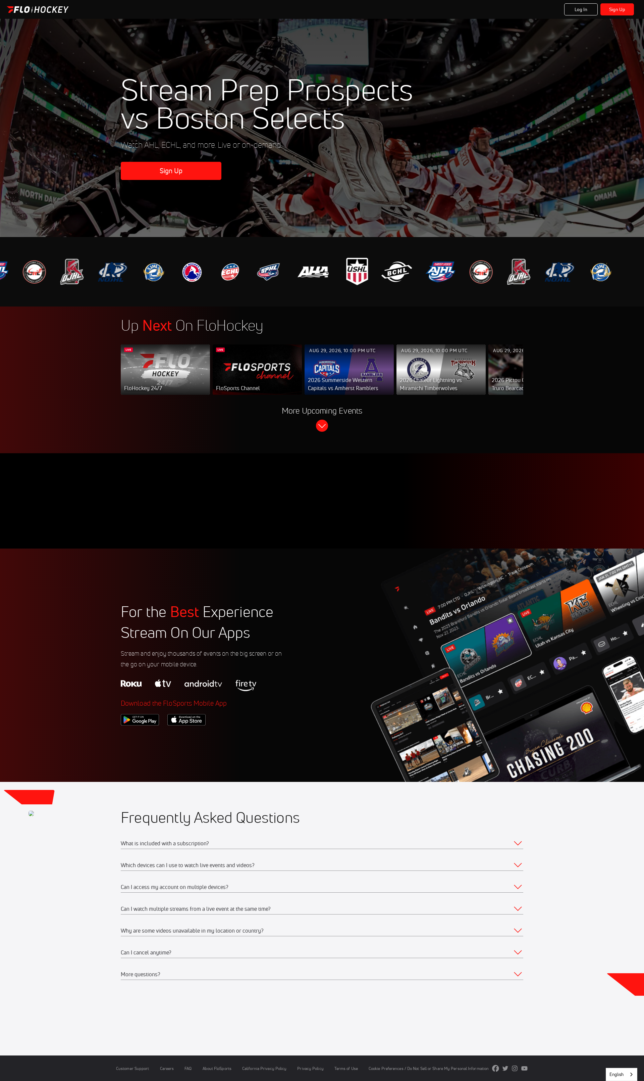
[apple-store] (186, 737)
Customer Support (132, 1068)
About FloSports (217, 1068)
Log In (581, 9)
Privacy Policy (310, 1068)
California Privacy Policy (264, 1068)
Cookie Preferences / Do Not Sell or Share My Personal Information (429, 1068)
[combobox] (621, 1074)
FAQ (188, 1068)
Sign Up (617, 9)
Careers (167, 1068)
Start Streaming (165, 376)
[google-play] (140, 737)
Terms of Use (346, 1068)
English (616, 1074)
